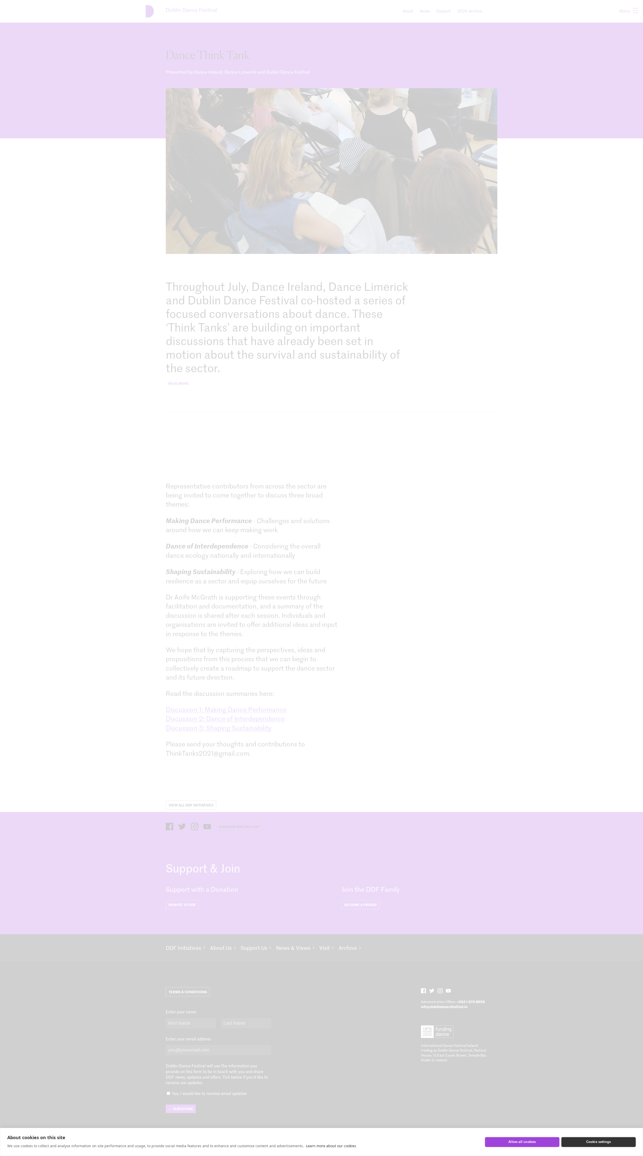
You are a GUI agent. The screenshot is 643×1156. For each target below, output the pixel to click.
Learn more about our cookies (331, 1145)
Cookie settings (598, 1142)
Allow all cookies (522, 1142)
